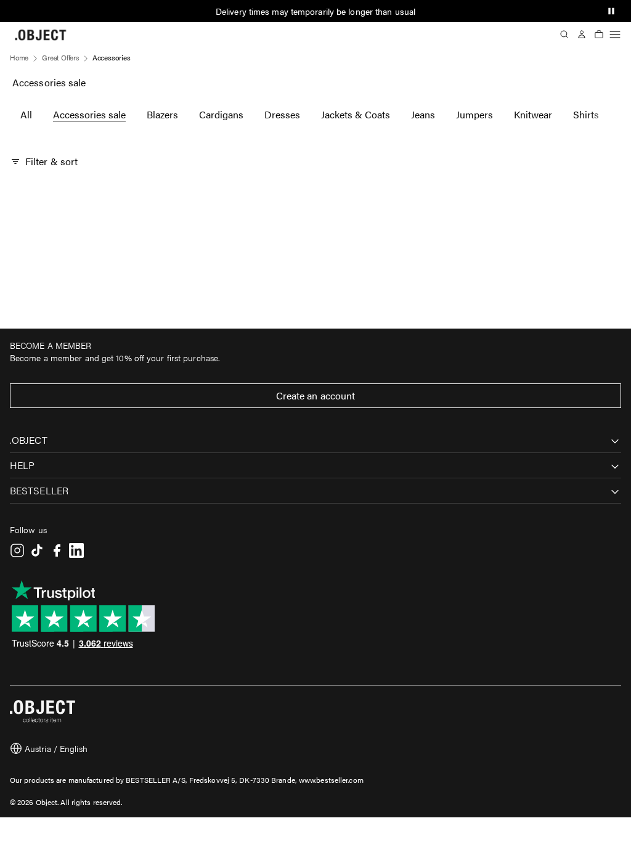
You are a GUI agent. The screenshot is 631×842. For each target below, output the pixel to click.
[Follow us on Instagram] (17, 550)
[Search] (564, 34)
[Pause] (611, 11)
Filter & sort (51, 161)
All (26, 114)
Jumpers (474, 114)
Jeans (423, 114)
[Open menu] (615, 34)
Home (19, 57)
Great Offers (60, 57)
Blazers (162, 114)
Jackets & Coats (355, 114)
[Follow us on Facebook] (56, 550)
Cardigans (221, 114)
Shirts (586, 114)
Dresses (282, 114)
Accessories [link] (111, 57)
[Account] (581, 34)
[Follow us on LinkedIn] (76, 550)
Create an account (316, 395)
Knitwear (533, 114)
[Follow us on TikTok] (37, 550)
